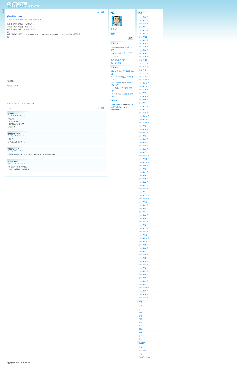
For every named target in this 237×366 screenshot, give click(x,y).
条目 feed (142, 351)
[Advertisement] (52, 94)
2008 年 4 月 (143, 182)
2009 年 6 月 (143, 136)
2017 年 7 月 (143, 34)
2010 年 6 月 (143, 96)
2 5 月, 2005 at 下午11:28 (16, 115)
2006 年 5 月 (143, 258)
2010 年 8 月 (143, 90)
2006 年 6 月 (143, 255)
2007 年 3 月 (143, 225)
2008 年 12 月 (144, 156)
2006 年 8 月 (143, 248)
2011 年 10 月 (144, 60)
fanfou (113, 110)
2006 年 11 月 (144, 238)
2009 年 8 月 (143, 129)
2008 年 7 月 (143, 172)
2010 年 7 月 (143, 93)
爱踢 (140, 329)
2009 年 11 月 (144, 119)
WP (132, 104)
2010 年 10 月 (144, 86)
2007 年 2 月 (143, 228)
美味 (140, 332)
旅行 (140, 322)
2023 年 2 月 (143, 24)
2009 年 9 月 (143, 126)
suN (112, 88)
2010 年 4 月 (143, 103)
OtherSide (115, 104)
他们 (140, 306)
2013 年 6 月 (143, 53)
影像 (39, 19)
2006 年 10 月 (144, 242)
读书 (140, 336)
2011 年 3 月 (143, 73)
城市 (140, 309)
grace (10, 161)
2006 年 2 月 (143, 268)
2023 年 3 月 (143, 20)
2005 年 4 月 (143, 285)
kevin (113, 94)
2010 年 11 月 (144, 83)
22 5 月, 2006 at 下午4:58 (16, 163)
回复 (21, 103)
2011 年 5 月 (143, 70)
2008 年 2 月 (143, 189)
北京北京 (114, 57)
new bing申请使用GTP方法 (121, 53)
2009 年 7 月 (143, 133)
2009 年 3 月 (143, 146)
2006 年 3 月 (143, 265)
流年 (140, 326)
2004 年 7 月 (143, 291)
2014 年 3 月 (143, 50)
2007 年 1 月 (143, 232)
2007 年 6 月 (143, 215)
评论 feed (142, 354)
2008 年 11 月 (144, 159)
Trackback (30, 103)
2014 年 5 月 (143, 47)
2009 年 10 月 (144, 123)
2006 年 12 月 (144, 235)
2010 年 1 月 (143, 113)
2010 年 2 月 (143, 110)
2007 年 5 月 (143, 219)
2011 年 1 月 (143, 76)
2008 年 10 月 (144, 162)
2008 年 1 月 (143, 192)
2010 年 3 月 (143, 106)
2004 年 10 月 (144, 288)
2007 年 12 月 (144, 195)
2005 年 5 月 (143, 281)
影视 (140, 316)
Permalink (13, 103)
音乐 (140, 339)
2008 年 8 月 (143, 169)
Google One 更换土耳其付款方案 (122, 48)
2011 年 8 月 (143, 63)
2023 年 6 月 (143, 17)
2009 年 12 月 (144, 116)
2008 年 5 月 (143, 179)
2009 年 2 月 (143, 149)
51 (10, 12)
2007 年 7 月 (143, 212)
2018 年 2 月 (143, 30)
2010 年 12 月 (144, 80)
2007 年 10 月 (144, 202)
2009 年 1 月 (143, 152)
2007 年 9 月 (143, 205)
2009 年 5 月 (143, 139)
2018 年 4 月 (143, 27)
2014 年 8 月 (143, 43)
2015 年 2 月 (143, 40)
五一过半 (101, 12)
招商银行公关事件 (118, 60)
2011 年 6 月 (143, 67)
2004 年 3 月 (143, 298)
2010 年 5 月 (143, 100)
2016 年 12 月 (144, 37)
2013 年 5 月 (143, 57)
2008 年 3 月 (143, 186)
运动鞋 (113, 71)
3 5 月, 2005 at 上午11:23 (16, 135)
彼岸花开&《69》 (15, 16)
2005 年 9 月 (143, 275)
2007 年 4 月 (143, 222)
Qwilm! (117, 107)
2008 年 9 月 (143, 166)
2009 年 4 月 (143, 143)
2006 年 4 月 (143, 261)
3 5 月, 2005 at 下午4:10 (16, 151)
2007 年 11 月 (144, 199)
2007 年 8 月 (143, 209)
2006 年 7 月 (143, 252)
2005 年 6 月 (143, 278)
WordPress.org (144, 357)
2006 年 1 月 (143, 271)
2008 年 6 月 (143, 176)
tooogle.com (116, 77)
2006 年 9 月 (143, 245)
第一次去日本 (116, 63)
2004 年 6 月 (143, 294)
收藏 (140, 319)
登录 (140, 347)
